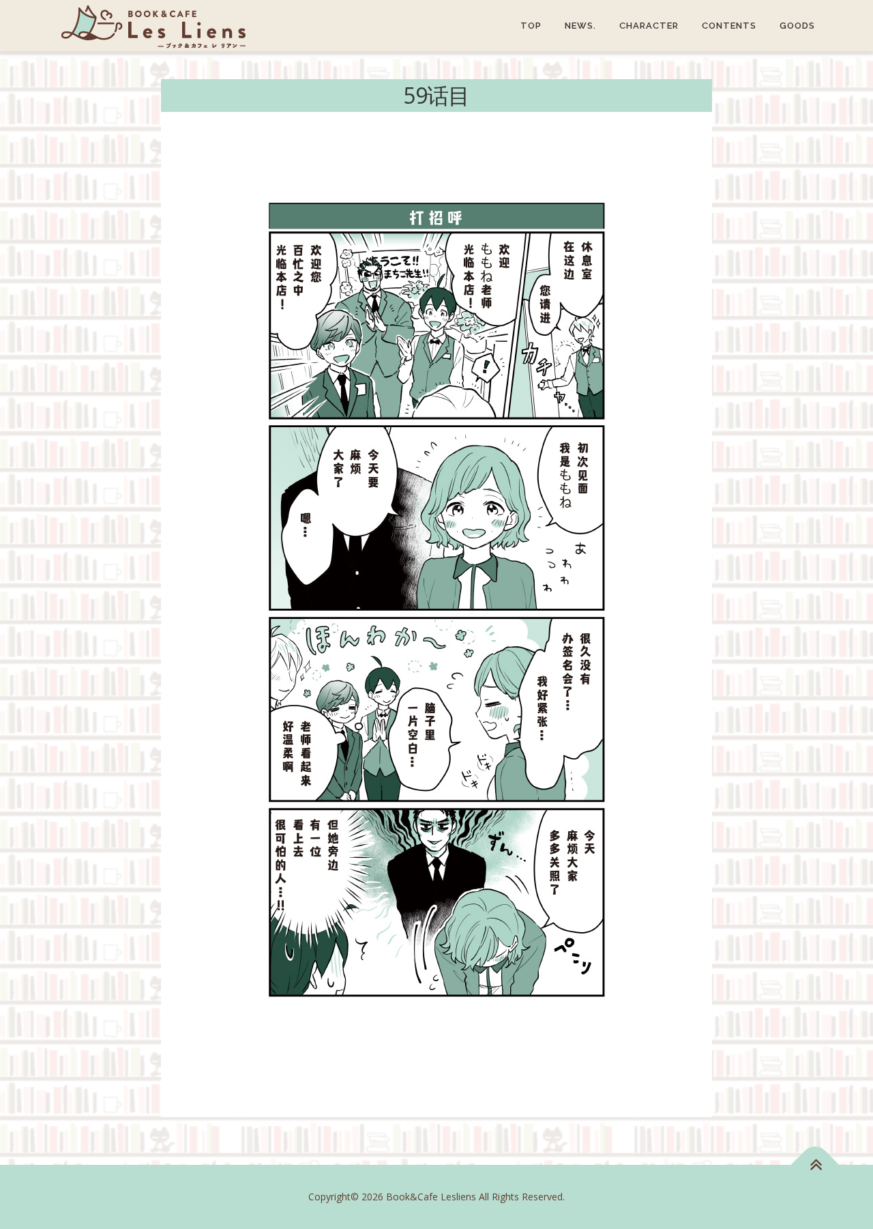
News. (580, 25)
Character (649, 25)
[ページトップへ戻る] (815, 1165)
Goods (797, 25)
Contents (729, 25)
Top (531, 25)
